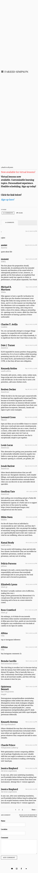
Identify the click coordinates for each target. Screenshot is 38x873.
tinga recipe (5, 377)
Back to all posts (7, 167)
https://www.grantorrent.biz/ (11, 596)
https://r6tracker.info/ (27, 674)
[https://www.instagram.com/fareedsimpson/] (16, 868)
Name (3, 821)
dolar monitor (14, 619)
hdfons (19, 777)
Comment (4, 838)
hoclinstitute (15, 551)
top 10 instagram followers (10, 640)
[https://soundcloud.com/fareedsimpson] (26, 868)
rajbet (3, 238)
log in (25, 815)
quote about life (6, 252)
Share (20, 213)
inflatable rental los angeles (22, 454)
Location (4, 829)
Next (33, 810)
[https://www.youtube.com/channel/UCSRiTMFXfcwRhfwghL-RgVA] (12, 868)
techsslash (27, 731)
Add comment (9, 857)
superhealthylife (9, 533)
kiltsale (27, 403)
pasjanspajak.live (18, 708)
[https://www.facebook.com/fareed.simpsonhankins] (21, 868)
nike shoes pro (6, 298)
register (32, 815)
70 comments (8, 213)
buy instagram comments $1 (11, 654)
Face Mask (33, 280)
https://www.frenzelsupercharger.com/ (15, 507)
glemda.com (18, 754)
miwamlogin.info (7, 575)
